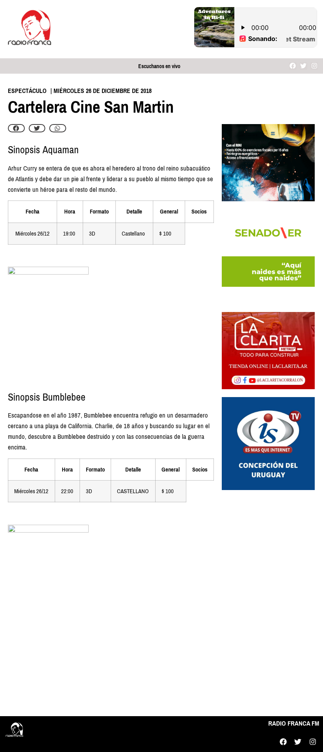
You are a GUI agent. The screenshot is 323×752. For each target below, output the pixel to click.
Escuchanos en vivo (159, 66)
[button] (16, 128)
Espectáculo (27, 91)
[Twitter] (303, 66)
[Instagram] (314, 66)
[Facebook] (293, 66)
